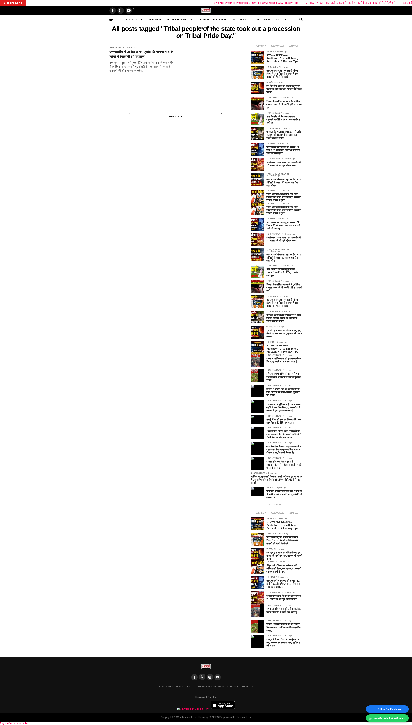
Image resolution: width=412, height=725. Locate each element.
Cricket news (206, 28)
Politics (280, 19)
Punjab (204, 19)
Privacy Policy (185, 686)
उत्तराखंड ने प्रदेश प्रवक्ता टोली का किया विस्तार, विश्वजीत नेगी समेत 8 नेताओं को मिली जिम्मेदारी (310, 2)
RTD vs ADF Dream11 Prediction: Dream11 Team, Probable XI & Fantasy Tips (214, 2)
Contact (232, 686)
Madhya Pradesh (240, 19)
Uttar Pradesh (176, 19)
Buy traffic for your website (15, 723)
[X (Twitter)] (202, 677)
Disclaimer (166, 686)
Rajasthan (219, 19)
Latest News (134, 19)
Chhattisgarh (263, 19)
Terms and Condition (211, 686)
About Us (247, 686)
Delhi (193, 19)
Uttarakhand (154, 19)
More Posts (175, 116)
